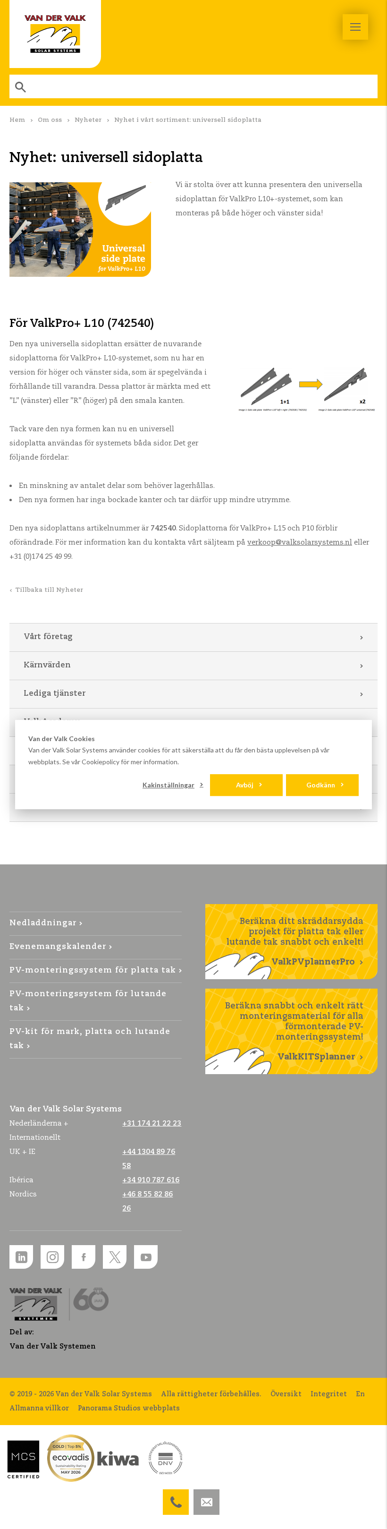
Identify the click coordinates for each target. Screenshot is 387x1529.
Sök (21, 86)
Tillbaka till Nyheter (49, 590)
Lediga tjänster (54, 694)
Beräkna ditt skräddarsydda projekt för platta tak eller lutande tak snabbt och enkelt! (295, 941)
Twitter (114, 1257)
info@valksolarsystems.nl (206, 1496)
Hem (17, 120)
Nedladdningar (42, 923)
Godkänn (320, 785)
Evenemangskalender (57, 947)
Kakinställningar (168, 785)
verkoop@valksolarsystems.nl (299, 542)
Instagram (52, 1257)
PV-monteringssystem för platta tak (92, 970)
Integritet (329, 1394)
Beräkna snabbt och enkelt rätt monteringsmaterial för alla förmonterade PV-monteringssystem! (294, 1031)
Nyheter (88, 120)
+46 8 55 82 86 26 (176, 1496)
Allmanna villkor (39, 1408)
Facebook (83, 1257)
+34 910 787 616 (150, 1180)
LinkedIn (21, 1257)
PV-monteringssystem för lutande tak (88, 1001)
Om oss (50, 120)
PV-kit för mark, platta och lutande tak (89, 1039)
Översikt (286, 1394)
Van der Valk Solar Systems (55, 34)
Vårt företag (48, 637)
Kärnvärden (47, 665)
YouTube (146, 1257)
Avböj (244, 785)
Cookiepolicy (100, 762)
